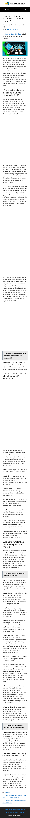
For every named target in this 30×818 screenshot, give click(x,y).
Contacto (22, 812)
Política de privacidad (11, 812)
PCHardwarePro (8, 34)
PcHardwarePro (12, 29)
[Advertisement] (15, 132)
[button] (26, 9)
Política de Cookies (19, 809)
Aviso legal (8, 809)
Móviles (18, 34)
